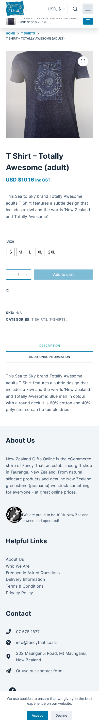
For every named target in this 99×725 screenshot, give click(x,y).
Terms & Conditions (24, 586)
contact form (49, 670)
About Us (15, 559)
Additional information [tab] (49, 357)
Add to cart (63, 274)
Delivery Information (25, 579)
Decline (61, 715)
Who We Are (17, 566)
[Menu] (87, 9)
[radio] (10, 252)
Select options (88, 19)
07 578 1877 (28, 631)
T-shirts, (58, 319)
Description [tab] (49, 346)
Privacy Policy (19, 592)
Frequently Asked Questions (33, 572)
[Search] (75, 9)
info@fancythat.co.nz (36, 642)
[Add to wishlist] (7, 290)
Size (10, 241)
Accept (37, 715)
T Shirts (39, 319)
